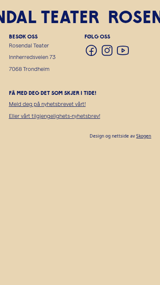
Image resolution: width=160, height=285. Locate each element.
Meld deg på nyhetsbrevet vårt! (47, 103)
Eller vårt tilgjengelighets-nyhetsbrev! (54, 115)
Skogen (143, 136)
